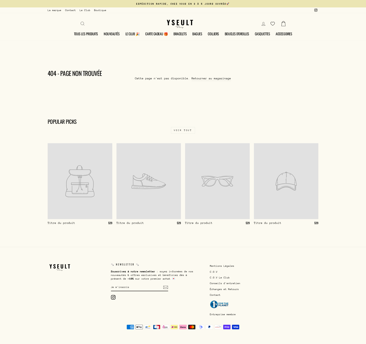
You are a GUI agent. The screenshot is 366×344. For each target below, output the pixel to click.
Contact (70, 10)
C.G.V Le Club (220, 277)
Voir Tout (183, 130)
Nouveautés (112, 33)
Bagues (197, 33)
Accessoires (284, 33)
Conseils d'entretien (225, 283)
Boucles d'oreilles (237, 33)
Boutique (100, 10)
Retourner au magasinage (211, 78)
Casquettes (262, 33)
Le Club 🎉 (132, 33)
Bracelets (180, 33)
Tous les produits (86, 33)
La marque (54, 10)
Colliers (213, 33)
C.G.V (214, 271)
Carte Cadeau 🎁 (156, 33)
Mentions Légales (222, 265)
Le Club (85, 10)
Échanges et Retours (224, 289)
